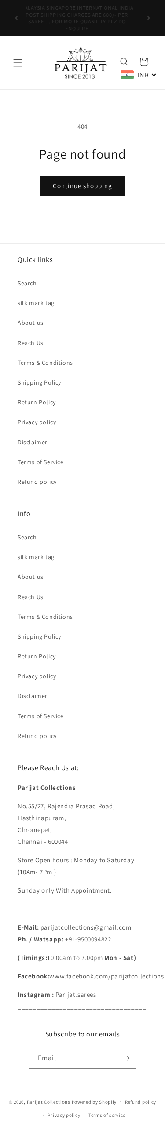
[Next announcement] (148, 18)
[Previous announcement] (16, 18)
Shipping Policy (39, 382)
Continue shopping (82, 186)
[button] (17, 63)
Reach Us (31, 343)
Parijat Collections (48, 1101)
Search (27, 283)
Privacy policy (37, 422)
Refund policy (37, 482)
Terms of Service (41, 462)
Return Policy (37, 402)
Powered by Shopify (94, 1101)
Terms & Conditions (45, 363)
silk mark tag (36, 303)
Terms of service (106, 1115)
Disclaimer (33, 442)
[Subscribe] (126, 1058)
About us (31, 323)
